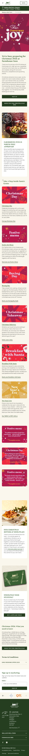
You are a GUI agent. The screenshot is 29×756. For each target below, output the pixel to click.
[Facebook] (3, 742)
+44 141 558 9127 (5, 716)
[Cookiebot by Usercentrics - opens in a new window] (20, 349)
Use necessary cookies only (14, 405)
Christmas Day (7, 206)
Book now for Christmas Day (14, 648)
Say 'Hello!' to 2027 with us (10, 416)
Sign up (14, 96)
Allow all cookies (14, 400)
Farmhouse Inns (7, 737)
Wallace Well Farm (7, 12)
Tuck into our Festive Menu (10, 262)
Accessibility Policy (7, 750)
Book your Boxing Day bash (10, 301)
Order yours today (7, 340)
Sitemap (4, 753)
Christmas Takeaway (9, 325)
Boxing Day (6, 286)
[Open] (3, 3)
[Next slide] (26, 695)
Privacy (23, 750)
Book (23, 3)
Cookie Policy (16, 750)
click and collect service (15, 549)
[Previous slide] (3, 695)
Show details (21, 395)
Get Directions (13, 728)
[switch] (25, 380)
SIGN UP (14, 688)
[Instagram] (7, 742)
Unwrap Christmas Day (8, 221)
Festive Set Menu (7, 245)
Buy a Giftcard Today (14, 615)
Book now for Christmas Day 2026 (14, 104)
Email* (4, 680)
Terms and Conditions (13, 753)
